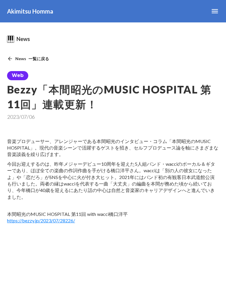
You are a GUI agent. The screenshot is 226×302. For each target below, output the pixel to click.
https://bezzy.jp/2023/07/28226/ (41, 220)
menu (215, 11)
